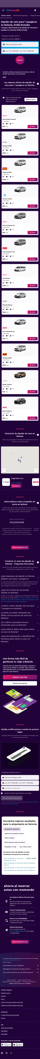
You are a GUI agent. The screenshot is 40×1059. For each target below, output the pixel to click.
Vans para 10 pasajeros (28, 599)
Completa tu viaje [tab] (10, 847)
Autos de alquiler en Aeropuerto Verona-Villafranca (19, 870)
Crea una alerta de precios (18, 931)
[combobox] (11, 36)
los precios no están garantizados (12, 960)
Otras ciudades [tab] (9, 838)
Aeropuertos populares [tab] (12, 829)
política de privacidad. (12, 803)
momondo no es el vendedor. (13, 965)
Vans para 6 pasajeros (24, 597)
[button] (3, 10)
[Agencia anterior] (4, 470)
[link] (16, 486)
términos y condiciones (32, 802)
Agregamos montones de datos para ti (16, 969)
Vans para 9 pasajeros (14, 599)
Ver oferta (32, 126)
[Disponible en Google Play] (6, 1044)
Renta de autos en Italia (24, 980)
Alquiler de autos (11, 980)
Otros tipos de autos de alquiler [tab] (15, 842)
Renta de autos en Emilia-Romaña (11, 981)
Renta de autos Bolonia (29, 981)
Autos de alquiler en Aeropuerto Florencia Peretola (19, 867)
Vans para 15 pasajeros (20, 601)
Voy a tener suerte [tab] (25, 847)
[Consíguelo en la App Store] (18, 1044)
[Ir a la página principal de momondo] (13, 10)
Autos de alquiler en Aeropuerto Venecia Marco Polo (14, 859)
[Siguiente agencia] (36, 470)
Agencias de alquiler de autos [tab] (14, 833)
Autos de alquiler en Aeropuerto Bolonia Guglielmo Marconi (19, 864)
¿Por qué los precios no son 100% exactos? (18, 972)
